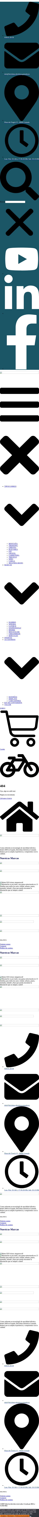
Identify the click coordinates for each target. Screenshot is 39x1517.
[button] (19, 181)
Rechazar (10, 1516)
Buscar (2, 202)
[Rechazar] (30, 1516)
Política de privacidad (22, 1516)
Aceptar (3, 1516)
